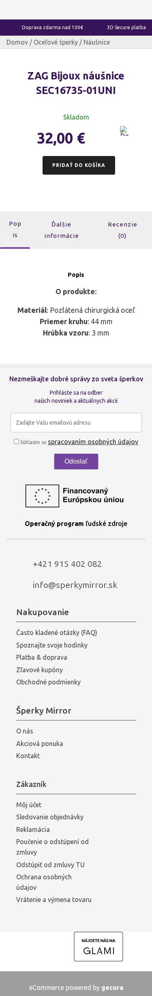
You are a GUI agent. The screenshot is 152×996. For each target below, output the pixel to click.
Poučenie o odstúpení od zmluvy (52, 847)
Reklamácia (33, 829)
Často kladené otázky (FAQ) (56, 632)
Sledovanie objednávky (49, 817)
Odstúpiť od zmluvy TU (50, 864)
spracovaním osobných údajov (93, 441)
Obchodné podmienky (48, 682)
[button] (125, 136)
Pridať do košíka (78, 165)
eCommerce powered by (76, 987)
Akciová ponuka (39, 743)
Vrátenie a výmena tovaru (54, 899)
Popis (15, 229)
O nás (24, 731)
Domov (17, 42)
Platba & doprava (41, 657)
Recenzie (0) (122, 230)
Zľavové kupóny (39, 669)
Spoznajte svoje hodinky (52, 645)
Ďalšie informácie (61, 230)
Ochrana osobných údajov (44, 882)
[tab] (15, 230)
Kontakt (28, 755)
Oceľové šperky (56, 42)
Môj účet (28, 804)
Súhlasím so (78, 442)
